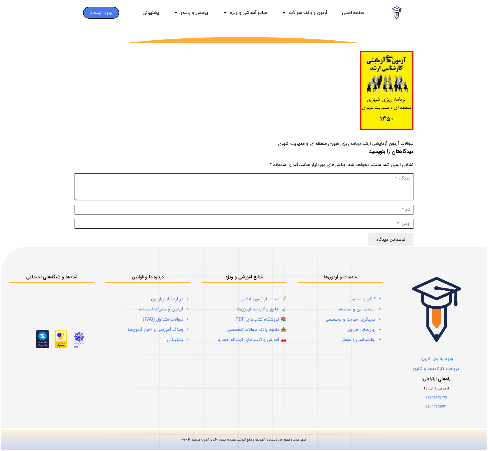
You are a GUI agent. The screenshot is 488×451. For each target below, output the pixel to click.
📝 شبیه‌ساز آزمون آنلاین (263, 299)
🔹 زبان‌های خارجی (365, 329)
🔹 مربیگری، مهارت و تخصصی (354, 319)
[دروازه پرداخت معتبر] (61, 346)
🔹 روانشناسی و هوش (362, 339)
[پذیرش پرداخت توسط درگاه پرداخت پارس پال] (42, 346)
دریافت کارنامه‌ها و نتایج (436, 368)
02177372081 (436, 406)
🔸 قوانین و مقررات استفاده (164, 309)
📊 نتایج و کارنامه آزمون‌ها (261, 309)
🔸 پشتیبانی (178, 339)
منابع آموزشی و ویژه (248, 13)
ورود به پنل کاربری (436, 358)
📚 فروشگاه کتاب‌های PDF (261, 319)
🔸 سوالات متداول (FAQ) (166, 319)
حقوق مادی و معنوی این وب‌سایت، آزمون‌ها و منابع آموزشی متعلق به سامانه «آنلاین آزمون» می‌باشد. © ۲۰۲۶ (244, 440)
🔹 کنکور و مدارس (365, 299)
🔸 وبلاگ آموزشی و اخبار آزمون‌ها (159, 329)
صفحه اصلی (353, 13)
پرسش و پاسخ (194, 13)
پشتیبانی (151, 13)
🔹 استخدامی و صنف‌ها (360, 309)
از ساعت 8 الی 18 (436, 388)
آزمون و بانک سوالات (308, 13)
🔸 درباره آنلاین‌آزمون (170, 299)
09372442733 (436, 397)
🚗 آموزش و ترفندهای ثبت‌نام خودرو (252, 339)
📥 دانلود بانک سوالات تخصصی (256, 329)
